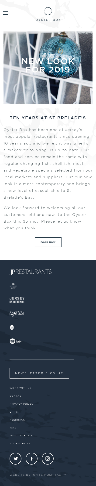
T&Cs (13, 428)
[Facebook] (32, 459)
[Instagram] (48, 459)
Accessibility (20, 444)
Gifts (14, 412)
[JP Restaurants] (30, 272)
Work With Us (20, 388)
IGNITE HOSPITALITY (49, 475)
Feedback (17, 420)
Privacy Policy (22, 404)
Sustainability (21, 436)
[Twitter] (15, 459)
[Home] (48, 13)
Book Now (48, 242)
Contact (16, 396)
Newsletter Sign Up (39, 373)
